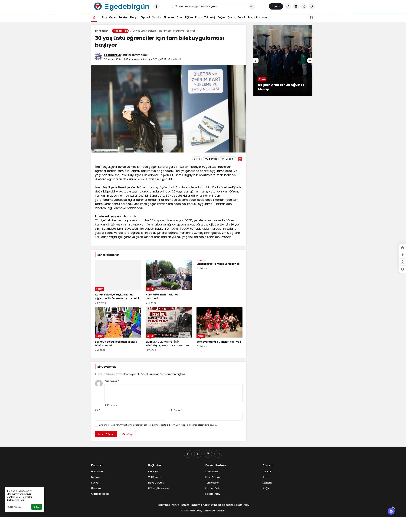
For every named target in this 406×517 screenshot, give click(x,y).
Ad (97, 410)
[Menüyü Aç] (156, 6)
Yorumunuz (112, 381)
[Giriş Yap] (304, 6)
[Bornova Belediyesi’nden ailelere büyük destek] (118, 329)
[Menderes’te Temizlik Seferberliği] (219, 282)
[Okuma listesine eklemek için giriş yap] (239, 159)
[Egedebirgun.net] (121, 6)
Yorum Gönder (106, 434)
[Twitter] (198, 454)
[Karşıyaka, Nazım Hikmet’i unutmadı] (169, 282)
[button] (296, 6)
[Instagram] (208, 454)
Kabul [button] (36, 507)
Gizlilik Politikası (14, 507)
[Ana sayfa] (94, 17)
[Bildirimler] (311, 6)
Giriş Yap (127, 434)
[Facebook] (188, 454)
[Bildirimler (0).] (402, 269)
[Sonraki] (309, 60)
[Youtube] (218, 454)
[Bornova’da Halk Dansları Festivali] (219, 329)
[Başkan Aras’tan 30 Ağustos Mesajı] (282, 60)
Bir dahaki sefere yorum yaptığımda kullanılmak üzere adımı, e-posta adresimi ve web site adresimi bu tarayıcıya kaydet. (158, 425)
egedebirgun (112, 55)
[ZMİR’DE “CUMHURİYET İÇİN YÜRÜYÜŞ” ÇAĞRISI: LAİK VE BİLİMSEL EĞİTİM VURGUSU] (169, 329)
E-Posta (176, 410)
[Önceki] (256, 60)
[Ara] (288, 6)
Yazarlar (276, 6)
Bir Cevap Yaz (106, 367)
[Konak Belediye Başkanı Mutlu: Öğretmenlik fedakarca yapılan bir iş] (118, 282)
